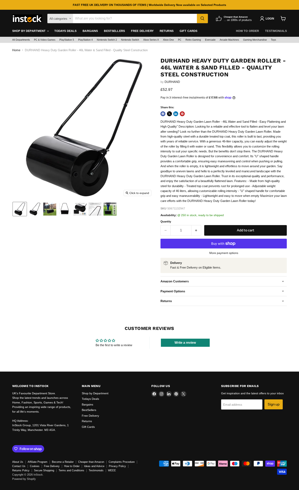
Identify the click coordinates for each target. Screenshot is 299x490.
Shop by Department (29, 31)
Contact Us (18, 466)
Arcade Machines (229, 39)
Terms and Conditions (71, 470)
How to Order (247, 31)
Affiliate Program (37, 461)
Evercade (210, 39)
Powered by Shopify (24, 478)
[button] (20, 209)
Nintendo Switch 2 (107, 39)
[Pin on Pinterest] (182, 113)
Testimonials (276, 31)
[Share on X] (169, 113)
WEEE (112, 470)
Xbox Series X (151, 39)
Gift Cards (188, 31)
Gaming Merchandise (255, 39)
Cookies (34, 466)
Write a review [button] (185, 342)
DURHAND (172, 81)
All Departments (21, 39)
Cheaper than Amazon (91, 461)
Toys (273, 39)
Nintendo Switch (130, 39)
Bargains (90, 31)
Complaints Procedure (122, 461)
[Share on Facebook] (162, 113)
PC (179, 39)
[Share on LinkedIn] (175, 113)
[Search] (202, 18)
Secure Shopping (44, 470)
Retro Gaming (193, 39)
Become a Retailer (63, 461)
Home (16, 50)
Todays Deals (65, 31)
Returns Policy (20, 470)
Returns (167, 31)
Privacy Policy (117, 466)
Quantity (165, 221)
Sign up (273, 404)
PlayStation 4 (85, 39)
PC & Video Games (44, 39)
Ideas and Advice (94, 466)
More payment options (223, 253)
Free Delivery (142, 31)
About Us (17, 461)
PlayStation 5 (66, 39)
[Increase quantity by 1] (196, 230)
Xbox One (168, 39)
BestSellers (114, 31)
